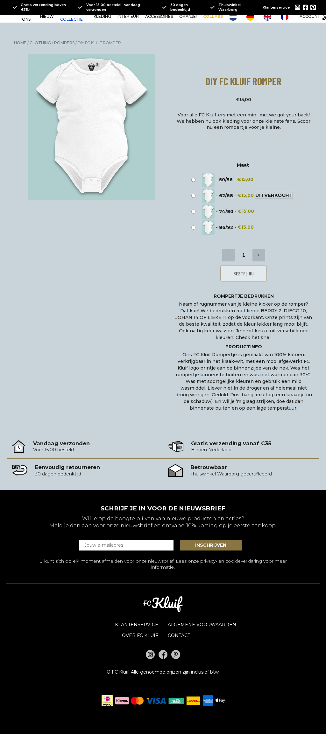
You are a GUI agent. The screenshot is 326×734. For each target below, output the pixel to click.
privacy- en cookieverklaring (231, 561)
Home (20, 42)
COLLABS (213, 16)
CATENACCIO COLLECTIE (73, 16)
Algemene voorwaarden (202, 624)
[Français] (286, 17)
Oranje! (188, 16)
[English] (269, 17)
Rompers (64, 42)
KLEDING (102, 16)
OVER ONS (28, 16)
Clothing (40, 42)
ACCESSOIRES (159, 16)
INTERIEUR (128, 16)
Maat (243, 165)
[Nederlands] (235, 17)
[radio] (224, 180)
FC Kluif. (121, 672)
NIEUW (47, 16)
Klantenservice (276, 7)
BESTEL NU (243, 273)
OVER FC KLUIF (140, 635)
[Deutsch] (252, 17)
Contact (179, 635)
